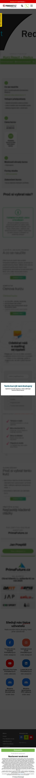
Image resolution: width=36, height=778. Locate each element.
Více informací (19, 777)
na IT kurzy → (18, 1)
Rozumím (18, 750)
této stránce (21, 773)
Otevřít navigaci (31, 5)
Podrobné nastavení (18, 753)
